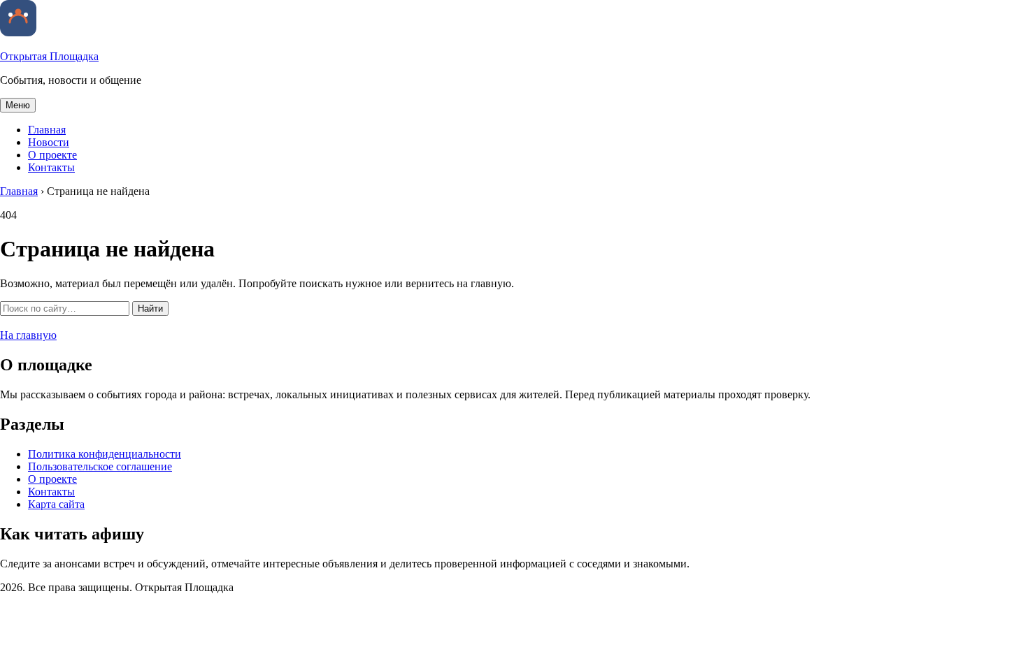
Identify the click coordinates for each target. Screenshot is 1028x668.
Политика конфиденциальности (104, 454)
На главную (28, 335)
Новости (48, 142)
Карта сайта (56, 504)
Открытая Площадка (49, 56)
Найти (150, 308)
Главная (47, 130)
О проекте (52, 155)
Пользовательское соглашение (100, 466)
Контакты (51, 167)
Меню (18, 105)
